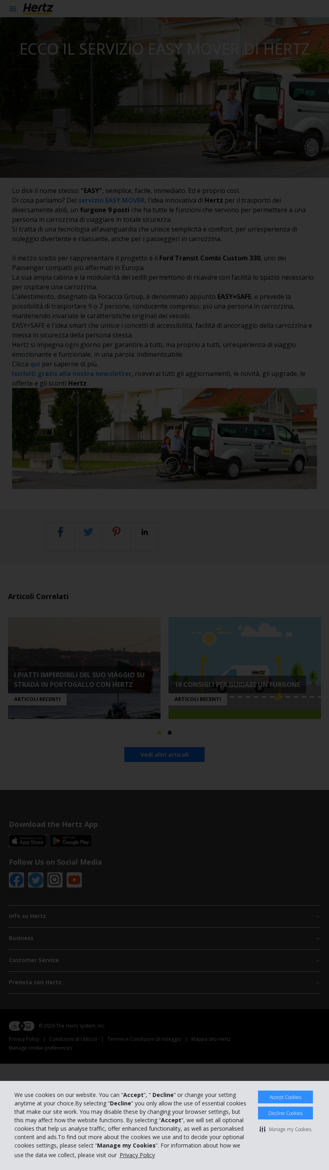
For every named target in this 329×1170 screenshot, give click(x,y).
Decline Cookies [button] (285, 1113)
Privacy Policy (137, 1155)
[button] (285, 1129)
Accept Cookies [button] (285, 1097)
